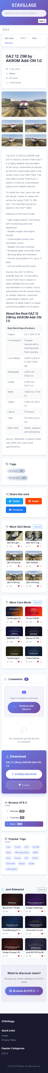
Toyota (18, 858)
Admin (12, 73)
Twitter (16, 501)
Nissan (22, 864)
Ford (8, 858)
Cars (8, 847)
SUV (26, 847)
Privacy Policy (9, 1040)
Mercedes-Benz (22, 852)
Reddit (35, 501)
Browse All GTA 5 (24, 990)
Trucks (17, 847)
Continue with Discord (26, 707)
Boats (31, 864)
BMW (35, 852)
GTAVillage (24, 5)
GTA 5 (6, 29)
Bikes (8, 852)
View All (37, 527)
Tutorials (16, 817)
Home (5, 1035)
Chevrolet (10, 864)
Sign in (42, 21)
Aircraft (36, 847)
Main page (9, 38)
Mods (34, 38)
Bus (26, 858)
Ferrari (35, 858)
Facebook (18, 509)
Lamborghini (11, 869)
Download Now (25, 774)
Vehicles (16, 811)
